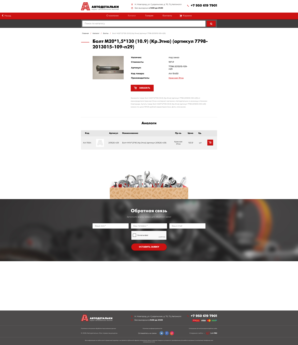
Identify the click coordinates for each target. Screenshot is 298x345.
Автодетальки (92, 333)
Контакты (167, 16)
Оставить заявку (149, 247)
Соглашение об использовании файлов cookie (203, 328)
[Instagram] (172, 333)
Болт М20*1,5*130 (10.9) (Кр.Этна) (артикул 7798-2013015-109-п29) (139, 33)
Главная (85, 33)
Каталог (132, 16)
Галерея (149, 16)
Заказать (144, 88)
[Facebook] (167, 333)
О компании (112, 16)
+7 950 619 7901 (204, 5)
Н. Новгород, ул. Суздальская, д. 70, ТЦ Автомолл (158, 4)
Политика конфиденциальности (152, 328)
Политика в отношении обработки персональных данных (98, 328)
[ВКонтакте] (161, 333)
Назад (8, 16)
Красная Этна (176, 78)
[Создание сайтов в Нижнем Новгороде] (211, 333)
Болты (105, 33)
